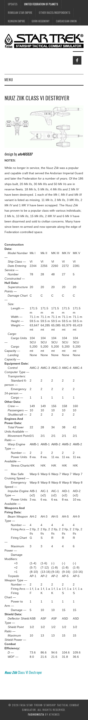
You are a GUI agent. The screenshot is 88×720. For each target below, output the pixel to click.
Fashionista (36, 714)
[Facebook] (77, 60)
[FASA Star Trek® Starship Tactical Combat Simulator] (44, 40)
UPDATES (13, 4)
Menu (8, 79)
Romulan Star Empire (20, 13)
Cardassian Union (66, 21)
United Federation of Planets (41, 4)
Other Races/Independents (54, 13)
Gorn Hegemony (40, 21)
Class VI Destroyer (23, 672)
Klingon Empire (16, 21)
